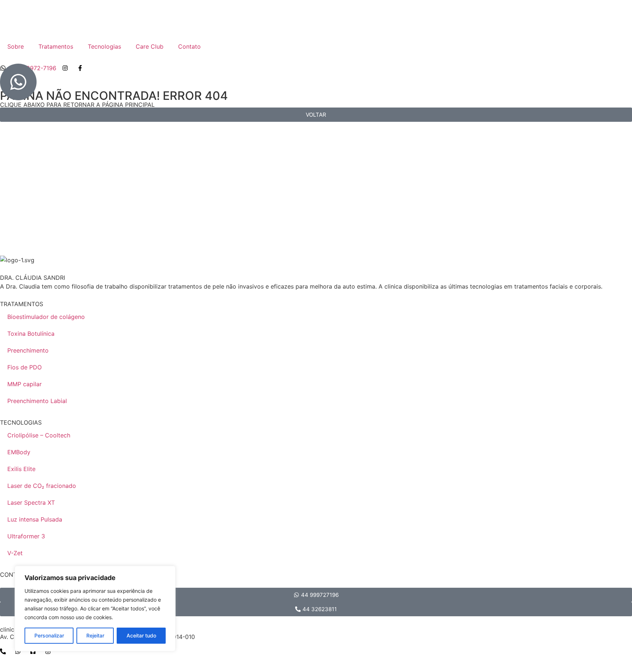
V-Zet (15, 553)
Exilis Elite (21, 469)
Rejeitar (95, 635)
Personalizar (49, 635)
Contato (189, 46)
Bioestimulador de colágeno (46, 316)
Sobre (15, 46)
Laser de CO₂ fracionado (41, 485)
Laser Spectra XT (31, 502)
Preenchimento (28, 350)
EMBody (18, 452)
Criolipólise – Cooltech (38, 435)
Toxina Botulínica (30, 333)
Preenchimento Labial (37, 401)
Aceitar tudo (141, 635)
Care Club (149, 46)
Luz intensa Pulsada (34, 519)
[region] (95, 608)
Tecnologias (104, 46)
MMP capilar (24, 384)
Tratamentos (55, 46)
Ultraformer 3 (26, 536)
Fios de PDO (24, 367)
